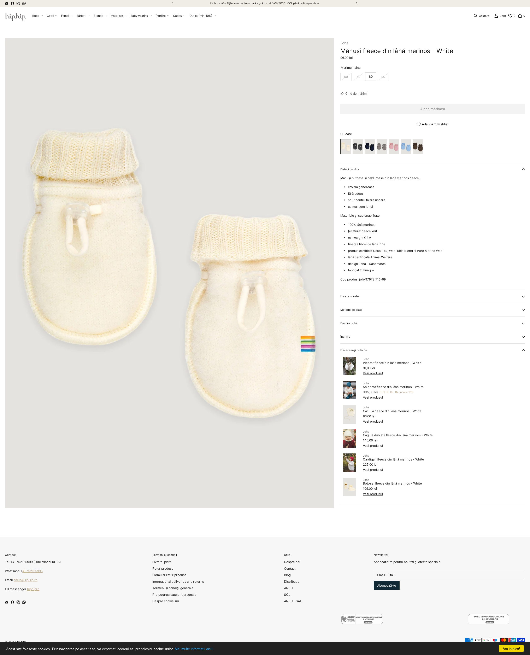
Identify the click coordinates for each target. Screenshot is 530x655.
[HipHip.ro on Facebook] (12, 3)
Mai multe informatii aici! (194, 648)
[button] (37, 15)
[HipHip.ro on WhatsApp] (24, 3)
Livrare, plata (161, 562)
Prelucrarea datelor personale (174, 595)
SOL (287, 595)
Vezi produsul (373, 373)
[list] (169, 273)
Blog (287, 575)
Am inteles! (511, 648)
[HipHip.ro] (15, 16)
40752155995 (32, 571)
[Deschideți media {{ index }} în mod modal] (169, 273)
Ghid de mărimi (356, 94)
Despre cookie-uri (165, 601)
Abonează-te (386, 585)
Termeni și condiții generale (172, 588)
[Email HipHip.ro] (7, 3)
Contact (289, 568)
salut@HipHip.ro (25, 580)
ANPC (288, 588)
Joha (344, 43)
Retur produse (162, 568)
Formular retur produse (169, 575)
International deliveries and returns (178, 582)
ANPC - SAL (293, 601)
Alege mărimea (432, 109)
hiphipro (33, 589)
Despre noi (292, 562)
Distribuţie (291, 582)
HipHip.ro (20, 641)
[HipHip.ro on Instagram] (18, 3)
